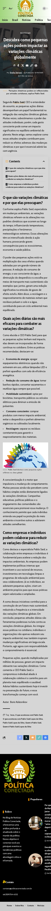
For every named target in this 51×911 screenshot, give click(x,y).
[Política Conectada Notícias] (25, 8)
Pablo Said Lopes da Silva (13, 722)
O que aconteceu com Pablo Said (29, 715)
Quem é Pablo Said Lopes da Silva (17, 726)
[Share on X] (23, 65)
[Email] (27, 65)
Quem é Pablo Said (33, 722)
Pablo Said (19, 102)
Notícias (25, 33)
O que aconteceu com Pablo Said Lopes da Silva (23, 719)
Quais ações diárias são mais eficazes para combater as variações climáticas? (24, 177)
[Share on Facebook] (18, 65)
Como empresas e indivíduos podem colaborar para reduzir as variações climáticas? (25, 185)
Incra (12, 715)
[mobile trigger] (5, 8)
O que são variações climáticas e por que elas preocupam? (25, 169)
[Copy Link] (31, 65)
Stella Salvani (16, 73)
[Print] (36, 65)
